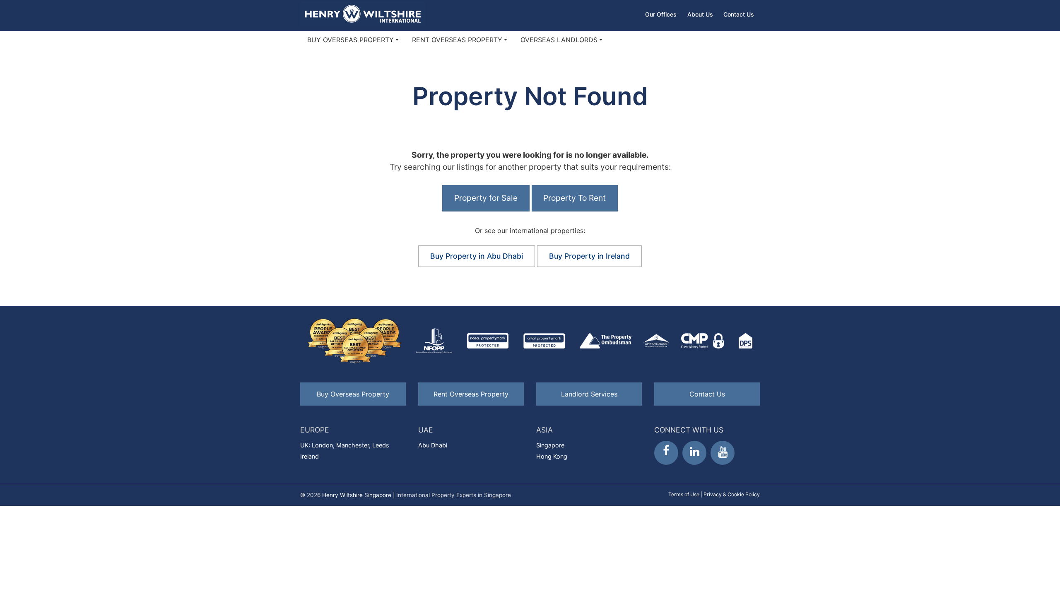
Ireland (309, 456)
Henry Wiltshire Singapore (356, 495)
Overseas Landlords (558, 40)
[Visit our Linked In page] (694, 453)
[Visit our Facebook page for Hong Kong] (666, 453)
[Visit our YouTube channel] (723, 453)
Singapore (550, 445)
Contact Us (738, 14)
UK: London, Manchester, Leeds (344, 445)
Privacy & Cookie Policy (731, 494)
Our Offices (661, 14)
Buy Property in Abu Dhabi (476, 256)
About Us (700, 14)
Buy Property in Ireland (589, 256)
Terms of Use (683, 494)
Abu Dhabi (432, 445)
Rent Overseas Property (457, 40)
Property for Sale (486, 198)
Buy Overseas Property (350, 40)
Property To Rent (574, 198)
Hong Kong (551, 456)
